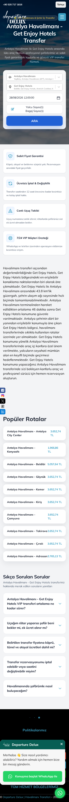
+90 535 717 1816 (12, 4)
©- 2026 (29, 797)
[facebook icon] (3, 390)
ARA (34, 121)
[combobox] (12, 77)
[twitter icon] (3, 401)
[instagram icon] (3, 396)
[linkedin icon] (3, 412)
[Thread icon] (3, 406)
